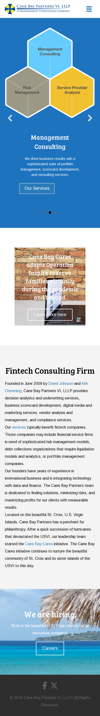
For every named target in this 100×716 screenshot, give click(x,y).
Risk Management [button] (45, 212)
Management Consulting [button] (50, 212)
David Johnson (60, 383)
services (19, 427)
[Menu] (89, 9)
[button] (10, 118)
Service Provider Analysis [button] (55, 212)
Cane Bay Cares (39, 544)
